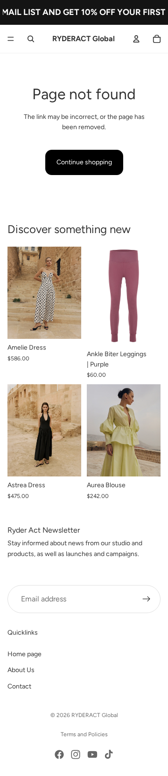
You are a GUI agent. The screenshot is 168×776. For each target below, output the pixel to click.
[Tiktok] (108, 754)
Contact (19, 686)
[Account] (136, 39)
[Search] (31, 39)
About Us (21, 670)
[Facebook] (59, 754)
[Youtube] (92, 754)
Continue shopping (84, 162)
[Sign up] (146, 599)
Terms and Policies (84, 734)
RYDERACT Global (94, 715)
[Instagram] (75, 754)
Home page (24, 654)
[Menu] (10, 39)
